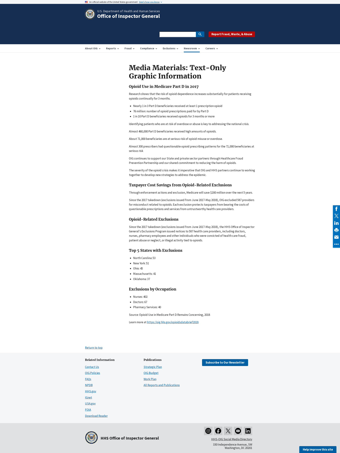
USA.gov (90, 403)
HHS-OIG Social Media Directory (231, 439)
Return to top (94, 348)
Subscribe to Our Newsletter (225, 362)
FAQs (88, 379)
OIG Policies (92, 373)
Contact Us (92, 367)
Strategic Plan (153, 367)
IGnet (88, 397)
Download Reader (96, 416)
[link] (336, 208)
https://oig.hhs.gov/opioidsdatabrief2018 (173, 322)
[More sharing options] (336, 244)
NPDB (89, 385)
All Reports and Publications (162, 385)
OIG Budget (151, 373)
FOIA (88, 410)
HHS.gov (90, 391)
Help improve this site (318, 449)
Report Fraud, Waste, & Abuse (231, 34)
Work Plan (150, 379)
